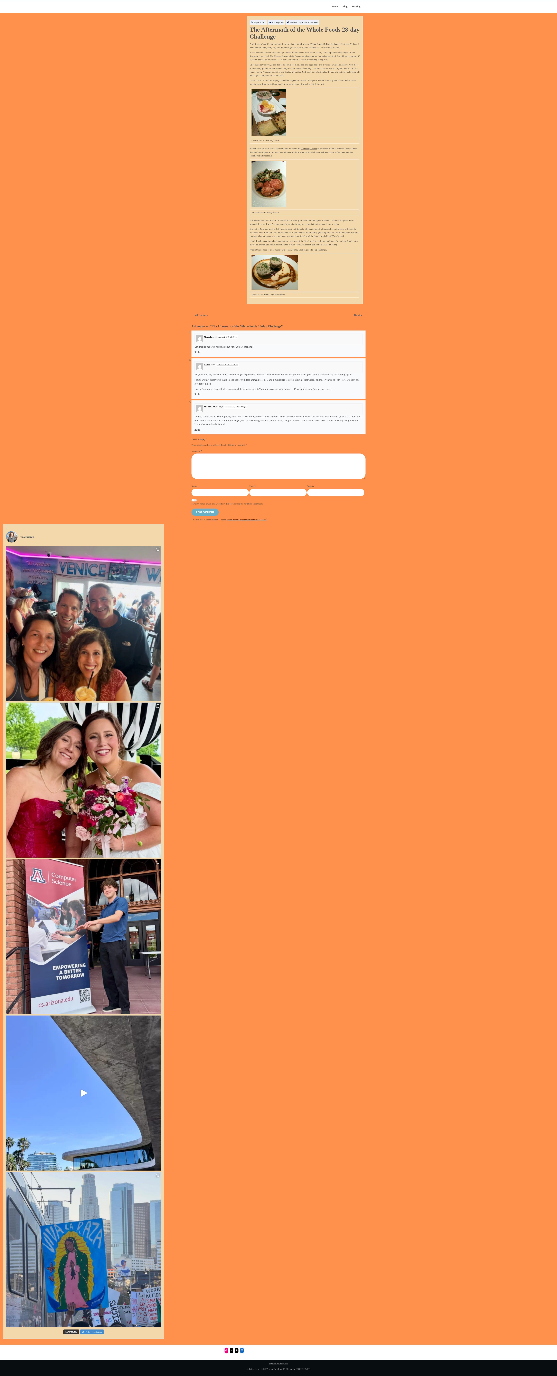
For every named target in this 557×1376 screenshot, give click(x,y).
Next (357, 315)
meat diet (293, 22)
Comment (196, 451)
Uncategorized (278, 22)
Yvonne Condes (211, 407)
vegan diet (303, 22)
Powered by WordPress (278, 1364)
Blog (345, 6)
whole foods (313, 22)
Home (335, 6)
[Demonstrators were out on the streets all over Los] (83, 1249)
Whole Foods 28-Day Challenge (325, 44)
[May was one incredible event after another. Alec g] (83, 936)
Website (310, 486)
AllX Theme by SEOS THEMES (295, 1369)
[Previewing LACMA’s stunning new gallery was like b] (83, 1093)
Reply (197, 352)
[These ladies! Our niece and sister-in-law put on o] (83, 780)
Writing (356, 6)
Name (195, 486)
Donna (207, 365)
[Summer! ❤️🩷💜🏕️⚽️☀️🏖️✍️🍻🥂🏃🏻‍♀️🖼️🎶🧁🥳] (83, 623)
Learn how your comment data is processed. (247, 519)
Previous (202, 315)
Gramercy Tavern (309, 148)
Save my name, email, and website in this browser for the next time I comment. (227, 503)
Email (252, 486)
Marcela (208, 337)
